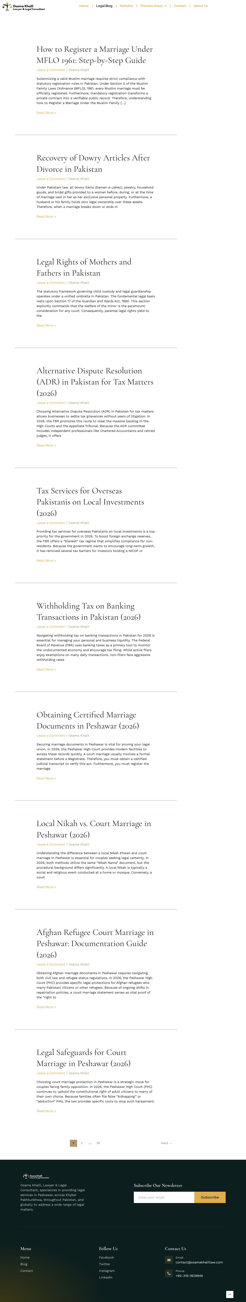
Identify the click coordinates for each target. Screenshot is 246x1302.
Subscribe (210, 1197)
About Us (201, 6)
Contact (180, 6)
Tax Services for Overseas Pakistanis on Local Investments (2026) (90, 501)
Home (84, 6)
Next (166, 1143)
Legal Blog (104, 6)
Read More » (46, 112)
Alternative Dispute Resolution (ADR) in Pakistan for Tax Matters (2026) (95, 381)
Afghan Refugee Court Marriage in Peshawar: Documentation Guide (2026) (95, 943)
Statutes (126, 6)
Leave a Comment (51, 70)
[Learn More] (229, 1294)
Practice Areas (152, 6)
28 (98, 1143)
